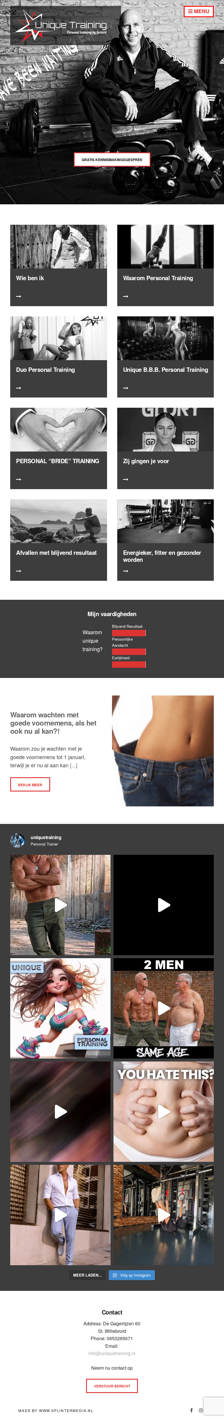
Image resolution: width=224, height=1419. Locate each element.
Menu (200, 11)
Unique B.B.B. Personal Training (165, 369)
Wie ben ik (30, 277)
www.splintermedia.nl (66, 1410)
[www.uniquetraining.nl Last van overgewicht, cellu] (60, 905)
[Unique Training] (65, 43)
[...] (73, 765)
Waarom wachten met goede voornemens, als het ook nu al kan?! (53, 723)
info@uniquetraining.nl (111, 1353)
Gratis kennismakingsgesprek (112, 159)
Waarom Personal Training (158, 277)
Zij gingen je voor (146, 460)
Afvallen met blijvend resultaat (56, 552)
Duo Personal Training (45, 369)
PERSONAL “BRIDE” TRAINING (57, 460)
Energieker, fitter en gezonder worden (162, 556)
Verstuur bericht (112, 1386)
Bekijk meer (30, 784)
